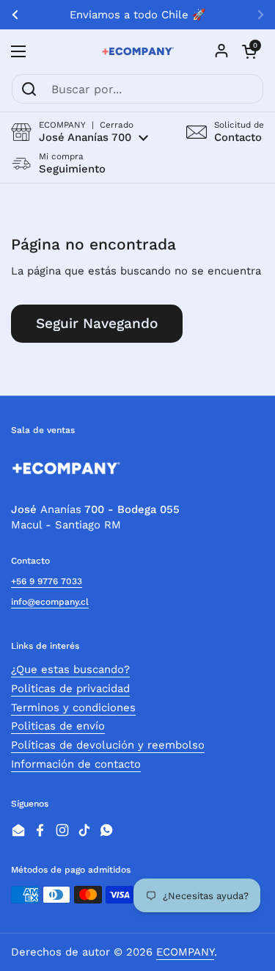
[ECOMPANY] (137, 51)
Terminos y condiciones (73, 707)
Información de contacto (76, 764)
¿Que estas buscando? (70, 669)
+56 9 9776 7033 (46, 581)
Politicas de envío (58, 725)
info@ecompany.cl (50, 602)
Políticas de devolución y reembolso (108, 745)
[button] (79, 131)
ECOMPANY (185, 952)
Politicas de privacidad (70, 688)
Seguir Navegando (97, 323)
